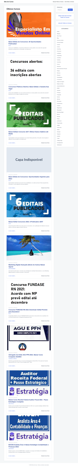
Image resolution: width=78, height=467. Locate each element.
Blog (58, 38)
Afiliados (58, 33)
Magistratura (59, 107)
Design (58, 70)
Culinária (58, 59)
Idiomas (58, 99)
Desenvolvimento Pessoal (62, 68)
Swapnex (59, 133)
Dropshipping (59, 77)
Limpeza (58, 105)
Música (58, 114)
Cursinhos (59, 62)
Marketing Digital (60, 112)
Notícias (58, 116)
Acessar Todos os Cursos (58, 1)
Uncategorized (60, 142)
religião (58, 125)
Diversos (58, 72)
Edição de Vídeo (60, 83)
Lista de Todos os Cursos (65, 23)
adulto (58, 31)
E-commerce (59, 79)
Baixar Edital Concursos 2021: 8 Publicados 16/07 (26, 222)
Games (58, 96)
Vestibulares (59, 144)
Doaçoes (58, 75)
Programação (59, 123)
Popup (58, 118)
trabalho (58, 136)
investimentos (59, 103)
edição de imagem (60, 81)
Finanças (59, 92)
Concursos (59, 51)
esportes (58, 90)
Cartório (58, 44)
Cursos (58, 64)
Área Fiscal (59, 35)
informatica (59, 101)
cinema (58, 46)
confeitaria (59, 53)
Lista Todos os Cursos (69, 1)
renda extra (59, 127)
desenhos (59, 66)
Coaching (59, 48)
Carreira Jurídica (60, 40)
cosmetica (59, 57)
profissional (59, 120)
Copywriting (59, 55)
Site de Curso (8, 1)
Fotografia (59, 94)
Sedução (58, 131)
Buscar (70, 9)
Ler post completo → (12, 52)
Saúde (58, 129)
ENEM (58, 88)
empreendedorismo (61, 86)
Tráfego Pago (59, 140)
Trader (58, 138)
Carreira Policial (60, 42)
